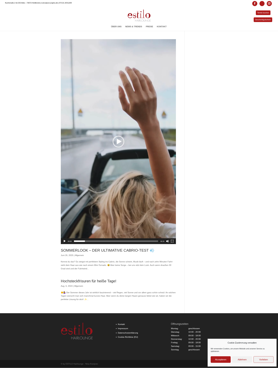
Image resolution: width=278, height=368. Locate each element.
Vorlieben (263, 359)
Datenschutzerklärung (128, 333)
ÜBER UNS (116, 27)
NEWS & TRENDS (133, 27)
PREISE (149, 27)
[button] (118, 141)
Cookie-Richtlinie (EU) (128, 337)
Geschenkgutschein (263, 20)
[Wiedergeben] (64, 241)
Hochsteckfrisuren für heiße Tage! (88, 281)
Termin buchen (263, 13)
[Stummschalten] (167, 241)
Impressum (123, 328)
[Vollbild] (172, 241)
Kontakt (121, 324)
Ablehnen (242, 359)
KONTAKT (162, 27)
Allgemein (79, 255)
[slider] (116, 241)
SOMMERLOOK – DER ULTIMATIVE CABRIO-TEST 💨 (107, 250)
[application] (118, 141)
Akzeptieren (220, 359)
